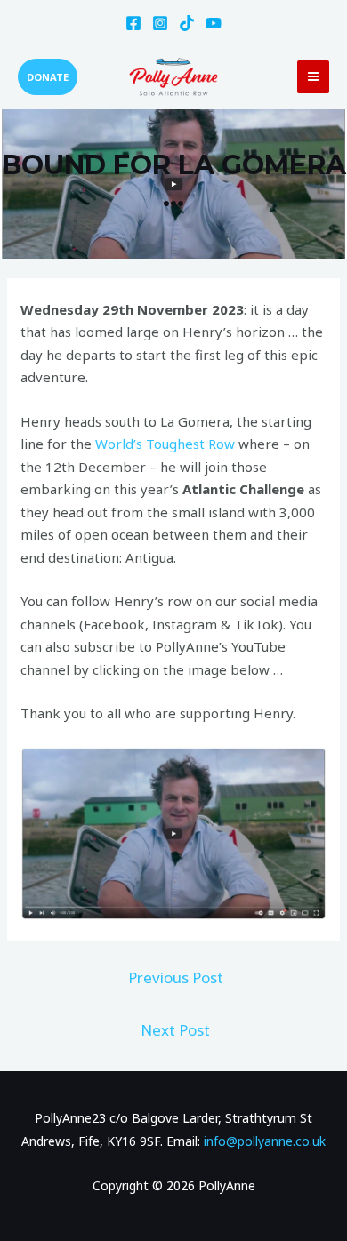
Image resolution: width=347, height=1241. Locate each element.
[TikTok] (187, 23)
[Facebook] (133, 23)
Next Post (175, 1030)
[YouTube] (214, 23)
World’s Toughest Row (166, 443)
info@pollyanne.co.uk (265, 1141)
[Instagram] (160, 23)
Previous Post (175, 977)
